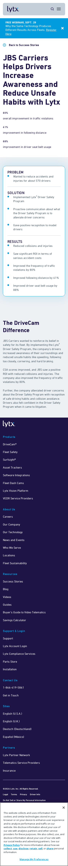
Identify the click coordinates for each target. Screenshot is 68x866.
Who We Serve (12, 547)
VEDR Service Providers (18, 498)
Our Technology (13, 532)
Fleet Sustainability (15, 563)
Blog (5, 589)
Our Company (11, 524)
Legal (5, 794)
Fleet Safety (10, 452)
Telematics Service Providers (21, 762)
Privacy (23, 794)
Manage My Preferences (34, 859)
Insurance (9, 770)
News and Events (13, 540)
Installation (10, 669)
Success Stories (13, 581)
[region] (34, 834)
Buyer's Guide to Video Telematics (24, 612)
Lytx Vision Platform (15, 490)
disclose (23, 848)
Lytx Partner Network (16, 755)
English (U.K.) (11, 721)
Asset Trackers (12, 467)
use (15, 848)
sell (40, 848)
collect (8, 848)
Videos (7, 597)
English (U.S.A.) (12, 713)
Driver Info (35, 794)
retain (33, 848)
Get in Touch (11, 695)
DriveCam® (10, 444)
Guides (7, 604)
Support (8, 638)
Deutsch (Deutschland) (17, 729)
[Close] (64, 808)
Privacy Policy (12, 845)
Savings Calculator (14, 620)
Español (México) (13, 736)
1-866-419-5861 (13, 687)
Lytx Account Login (15, 646)
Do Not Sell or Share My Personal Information (24, 800)
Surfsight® (9, 459)
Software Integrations (16, 475)
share (49, 848)
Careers (8, 516)
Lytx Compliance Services (19, 653)
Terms (14, 794)
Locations (9, 555)
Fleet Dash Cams (13, 483)
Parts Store (10, 661)
